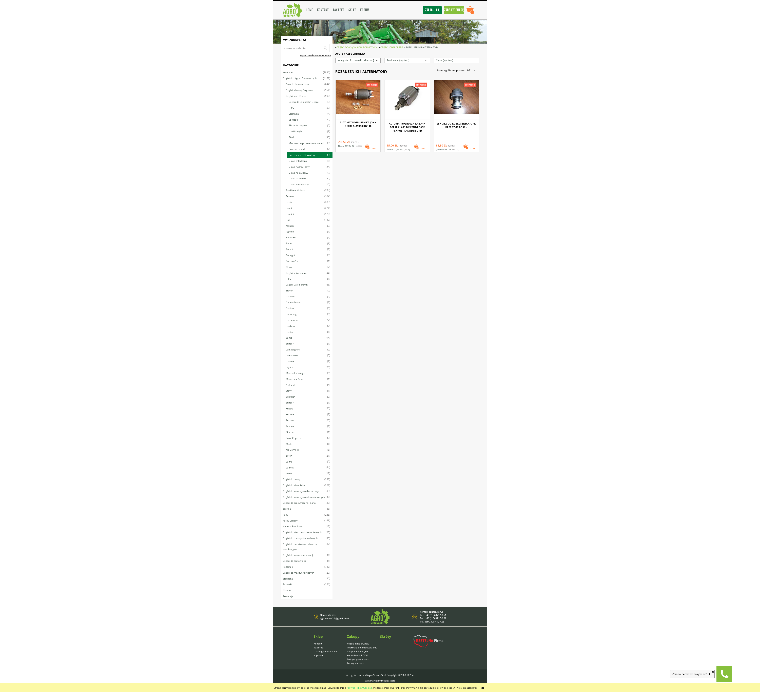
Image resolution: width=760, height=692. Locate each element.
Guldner (290, 296)
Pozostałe (288, 566)
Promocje (288, 596)
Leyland (290, 367)
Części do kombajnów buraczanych (302, 491)
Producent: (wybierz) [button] (398, 60)
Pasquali (290, 426)
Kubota (290, 408)
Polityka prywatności (358, 659)
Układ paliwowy (297, 178)
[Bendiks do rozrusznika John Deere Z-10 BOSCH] (456, 100)
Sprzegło (293, 119)
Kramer (290, 414)
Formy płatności (355, 663)
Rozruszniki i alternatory (302, 155)
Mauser (290, 225)
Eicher (289, 290)
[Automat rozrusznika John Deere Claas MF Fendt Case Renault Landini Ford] (407, 100)
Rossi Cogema (293, 438)
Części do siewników (294, 485)
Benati (289, 249)
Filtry (291, 107)
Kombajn (288, 72)
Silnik (291, 137)
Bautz (289, 243)
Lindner (290, 361)
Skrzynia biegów (298, 125)
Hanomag (291, 314)
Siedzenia (288, 578)
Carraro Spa (292, 261)
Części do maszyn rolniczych (298, 572)
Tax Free (318, 647)
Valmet (290, 467)
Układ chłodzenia (298, 161)
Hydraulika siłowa (292, 526)
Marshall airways (295, 373)
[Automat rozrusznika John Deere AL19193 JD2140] (358, 100)
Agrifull (290, 231)
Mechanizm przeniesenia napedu (307, 143)
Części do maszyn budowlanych (300, 538)
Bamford (290, 237)
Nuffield (290, 385)
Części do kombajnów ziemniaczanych (304, 497)
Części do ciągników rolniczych (299, 78)
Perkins (290, 420)
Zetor (289, 455)
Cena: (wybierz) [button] (444, 60)
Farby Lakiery (290, 520)
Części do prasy (291, 479)
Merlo (289, 444)
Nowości (287, 590)
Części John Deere (296, 96)
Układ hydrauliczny (299, 166)
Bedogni (290, 255)
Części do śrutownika (294, 561)
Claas (289, 267)
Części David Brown (297, 284)
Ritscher (290, 432)
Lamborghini (293, 349)
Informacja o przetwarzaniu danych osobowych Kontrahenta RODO (362, 651)
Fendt (289, 208)
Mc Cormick (292, 449)
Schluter (290, 396)
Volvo (289, 473)
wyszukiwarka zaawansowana (315, 55)
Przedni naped (297, 149)
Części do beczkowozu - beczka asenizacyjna (300, 547)
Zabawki (287, 584)
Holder (289, 332)
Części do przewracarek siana (299, 502)
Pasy (285, 514)
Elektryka (294, 113)
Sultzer (290, 343)
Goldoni (290, 308)
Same (289, 337)
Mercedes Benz (294, 379)
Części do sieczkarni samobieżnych (302, 532)
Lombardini (292, 355)
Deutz (289, 202)
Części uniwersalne (296, 273)
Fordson (290, 326)
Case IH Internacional (297, 84)
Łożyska (287, 508)
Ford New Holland (295, 190)
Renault (290, 196)
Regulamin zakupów (358, 643)
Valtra (289, 461)
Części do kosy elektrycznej (298, 555)
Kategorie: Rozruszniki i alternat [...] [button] (357, 60)
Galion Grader (293, 302)
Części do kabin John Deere (304, 102)
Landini (290, 214)
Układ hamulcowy (298, 172)
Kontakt (318, 643)
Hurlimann (291, 320)
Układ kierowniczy (299, 184)
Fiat (288, 220)
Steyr (289, 390)
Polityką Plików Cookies (359, 687)
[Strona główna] (292, 10)
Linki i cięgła (295, 131)
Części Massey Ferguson (299, 90)
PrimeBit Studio (386, 680)
